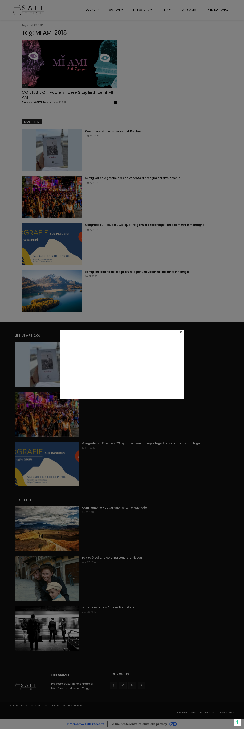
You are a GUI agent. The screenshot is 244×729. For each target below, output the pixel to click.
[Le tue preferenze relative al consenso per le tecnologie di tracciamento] (237, 722)
